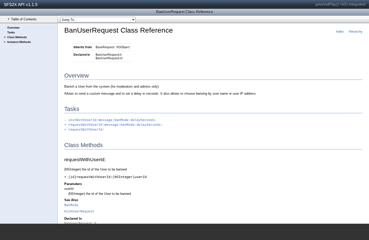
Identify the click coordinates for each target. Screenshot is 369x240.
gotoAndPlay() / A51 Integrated (340, 4)
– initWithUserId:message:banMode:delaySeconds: (110, 120)
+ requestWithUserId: (84, 130)
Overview (13, 27)
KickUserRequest (79, 211)
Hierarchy (355, 31)
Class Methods (17, 37)
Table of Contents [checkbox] (24, 19)
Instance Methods (19, 41)
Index (340, 31)
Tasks (11, 32)
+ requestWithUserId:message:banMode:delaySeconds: (113, 125)
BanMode (71, 205)
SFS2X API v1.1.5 (20, 4)
